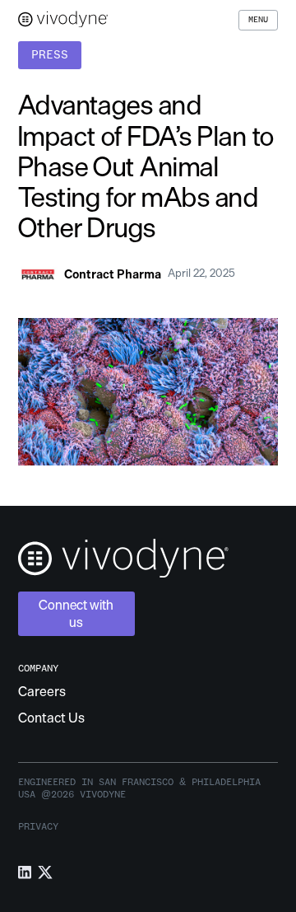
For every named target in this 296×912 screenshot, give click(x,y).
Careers (42, 691)
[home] (63, 20)
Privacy (38, 826)
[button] (258, 20)
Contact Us (51, 717)
